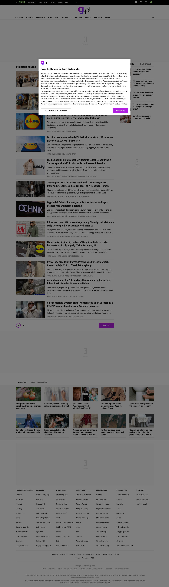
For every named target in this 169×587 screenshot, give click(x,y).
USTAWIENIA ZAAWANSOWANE (56, 111)
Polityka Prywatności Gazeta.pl (109, 104)
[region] (84, 87)
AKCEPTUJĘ (120, 111)
